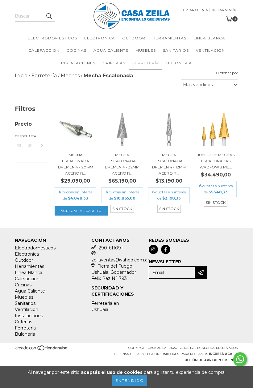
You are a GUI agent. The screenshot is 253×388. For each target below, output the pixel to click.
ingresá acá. (221, 354)
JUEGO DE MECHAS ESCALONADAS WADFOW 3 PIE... (215, 160)
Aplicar (41, 145)
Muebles (145, 50)
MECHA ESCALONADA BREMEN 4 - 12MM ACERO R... (169, 164)
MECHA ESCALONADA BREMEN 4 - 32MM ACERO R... (122, 164)
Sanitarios (176, 50)
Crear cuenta (195, 10)
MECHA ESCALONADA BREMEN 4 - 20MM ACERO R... (75, 164)
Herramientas (169, 38)
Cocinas (76, 50)
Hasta (30, 136)
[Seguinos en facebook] (165, 249)
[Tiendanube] (42, 350)
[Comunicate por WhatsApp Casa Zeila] (240, 359)
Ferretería (145, 63)
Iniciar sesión (224, 10)
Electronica (99, 38)
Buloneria (179, 63)
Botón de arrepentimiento (211, 360)
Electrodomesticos (52, 38)
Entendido (129, 380)
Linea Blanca (209, 38)
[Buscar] (49, 16)
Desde (19, 136)
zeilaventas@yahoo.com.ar (120, 260)
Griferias (113, 63)
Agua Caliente (110, 50)
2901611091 (111, 248)
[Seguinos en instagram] (153, 249)
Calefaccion (44, 50)
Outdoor (133, 38)
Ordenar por (227, 73)
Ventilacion (210, 50)
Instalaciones (78, 63)
